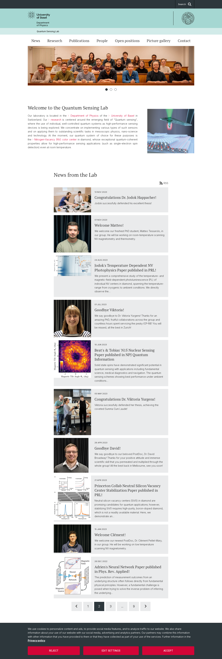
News (35, 40)
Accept (168, 650)
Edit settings (111, 650)
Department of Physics (43, 24)
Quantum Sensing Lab (48, 31)
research (56, 119)
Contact (184, 40)
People (102, 40)
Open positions (127, 40)
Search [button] (182, 4)
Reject (53, 650)
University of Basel (123, 115)
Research (54, 40)
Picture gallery (158, 40)
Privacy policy (36, 640)
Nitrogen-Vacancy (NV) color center (55, 139)
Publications (79, 40)
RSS (166, 183)
